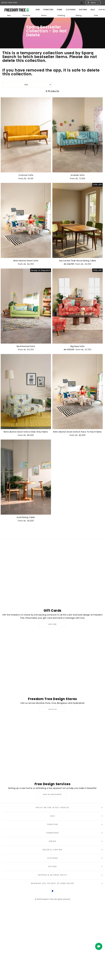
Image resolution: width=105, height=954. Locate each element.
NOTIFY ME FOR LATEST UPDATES (52, 807)
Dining (52, 841)
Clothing (70, 9)
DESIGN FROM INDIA (9, 3)
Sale (93, 9)
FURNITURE (48, 9)
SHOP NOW (52, 624)
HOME (59, 9)
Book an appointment (52, 794)
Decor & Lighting (52, 850)
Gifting (83, 9)
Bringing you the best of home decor (52, 883)
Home (43, 15)
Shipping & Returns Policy (52, 875)
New (38, 9)
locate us (52, 709)
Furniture (26, 15)
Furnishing (52, 833)
